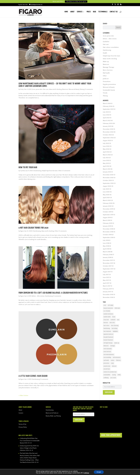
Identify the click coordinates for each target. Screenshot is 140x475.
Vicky (21, 89)
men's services (107, 351)
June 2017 (106, 277)
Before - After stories (38, 296)
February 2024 (107, 106)
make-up (116, 343)
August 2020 (107, 186)
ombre (112, 360)
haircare (106, 322)
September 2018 (108, 237)
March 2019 (106, 220)
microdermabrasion (109, 354)
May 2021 (106, 163)
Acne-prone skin (37, 89)
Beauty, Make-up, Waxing (53, 416)
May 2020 (106, 195)
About (72, 12)
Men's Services (108, 70)
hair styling (114, 328)
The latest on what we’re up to (76, 1)
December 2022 (108, 129)
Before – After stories (110, 39)
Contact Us (114, 12)
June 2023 (106, 115)
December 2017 (108, 260)
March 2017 (106, 286)
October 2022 (107, 135)
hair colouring (114, 325)
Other (60, 170)
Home (66, 12)
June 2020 (106, 192)
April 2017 (106, 283)
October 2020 (107, 180)
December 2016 (108, 294)
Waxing (82, 89)
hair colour (106, 325)
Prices (89, 12)
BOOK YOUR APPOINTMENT (111, 435)
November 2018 (108, 232)
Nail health (106, 73)
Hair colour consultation (111, 47)
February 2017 (107, 289)
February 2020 (107, 203)
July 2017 (106, 274)
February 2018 (107, 254)
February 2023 (107, 123)
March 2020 (107, 200)
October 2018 (107, 234)
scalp (112, 363)
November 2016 (108, 297)
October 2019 (107, 212)
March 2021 (106, 169)
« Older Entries (23, 395)
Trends (105, 93)
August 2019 (107, 217)
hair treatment (107, 331)
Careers (21, 413)
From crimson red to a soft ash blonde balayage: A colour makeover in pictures (53, 293)
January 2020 (107, 206)
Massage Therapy (108, 67)
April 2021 (106, 166)
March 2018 (106, 252)
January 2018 (107, 257)
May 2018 (106, 246)
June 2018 (106, 243)
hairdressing (107, 328)
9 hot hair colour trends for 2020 (33, 228)
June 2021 (106, 160)
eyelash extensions (108, 314)
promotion (106, 363)
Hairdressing (37, 170)
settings (86, 473)
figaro (22, 231)
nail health (106, 360)
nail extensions (116, 357)
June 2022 (106, 146)
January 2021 (107, 172)
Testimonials (102, 12)
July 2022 (106, 143)
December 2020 (108, 175)
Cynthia (22, 170)
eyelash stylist (107, 316)
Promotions (106, 81)
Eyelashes (106, 41)
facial (113, 316)
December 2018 (108, 229)
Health (105, 53)
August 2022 (107, 140)
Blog (94, 12)
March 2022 (107, 155)
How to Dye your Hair (28, 167)
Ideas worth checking (55, 89)
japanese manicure (108, 334)
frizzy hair (106, 319)
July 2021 (106, 157)
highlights (115, 331)
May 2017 (106, 280)
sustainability (107, 374)
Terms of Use (22, 424)
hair (118, 319)
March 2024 (107, 103)
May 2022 (106, 149)
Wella (119, 374)
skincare (114, 366)
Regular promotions (109, 84)
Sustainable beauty (109, 90)
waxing (114, 374)
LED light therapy (108, 343)
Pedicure (118, 360)
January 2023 (107, 126)
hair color (112, 322)
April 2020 (106, 197)
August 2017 (107, 272)
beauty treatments (108, 308)
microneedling (107, 357)
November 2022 (108, 132)
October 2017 (107, 266)
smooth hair (107, 369)
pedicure (106, 78)
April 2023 (106, 118)
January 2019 (107, 226)
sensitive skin (107, 366)
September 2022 (108, 137)
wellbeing (106, 377)
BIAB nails (117, 308)
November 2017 (108, 263)
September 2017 (108, 269)
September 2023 (108, 109)
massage (112, 345)
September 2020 (108, 183)
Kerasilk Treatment (108, 337)
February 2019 (107, 223)
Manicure (65, 89)
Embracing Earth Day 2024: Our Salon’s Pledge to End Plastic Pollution (29, 448)
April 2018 (106, 249)
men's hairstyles (108, 348)
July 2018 (106, 240)
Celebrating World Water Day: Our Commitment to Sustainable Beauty (30, 441)
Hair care (45, 89)
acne (105, 305)
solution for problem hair (110, 372)
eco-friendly (107, 311)
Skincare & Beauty (74, 89)
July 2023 (106, 112)
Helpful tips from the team (50, 170)
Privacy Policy (23, 427)
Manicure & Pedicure (52, 413)
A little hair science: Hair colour (33, 376)
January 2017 (107, 291)
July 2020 (106, 189)
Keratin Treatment (108, 340)
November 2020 (108, 177)
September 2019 (108, 214)
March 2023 (107, 120)
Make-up (106, 61)
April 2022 (106, 152)
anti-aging (110, 305)
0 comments (89, 89)
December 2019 (108, 209)
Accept (99, 472)
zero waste (113, 377)
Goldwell (113, 319)
